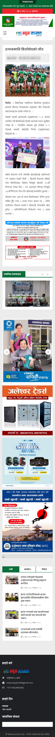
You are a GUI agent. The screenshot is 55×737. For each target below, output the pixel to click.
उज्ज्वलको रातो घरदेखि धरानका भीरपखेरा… (31, 631)
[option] (27, 293)
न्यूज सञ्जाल (12, 58)
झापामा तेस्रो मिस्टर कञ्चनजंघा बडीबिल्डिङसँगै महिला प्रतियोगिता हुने (26, 296)
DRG (47, 734)
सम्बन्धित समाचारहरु (12, 274)
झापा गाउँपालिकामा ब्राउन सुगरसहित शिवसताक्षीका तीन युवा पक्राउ (35, 597)
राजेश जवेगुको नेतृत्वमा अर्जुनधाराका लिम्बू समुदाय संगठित (33, 580)
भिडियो (44, 569)
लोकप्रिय (27, 569)
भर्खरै (11, 569)
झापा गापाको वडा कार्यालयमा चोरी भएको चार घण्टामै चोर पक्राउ (35, 615)
